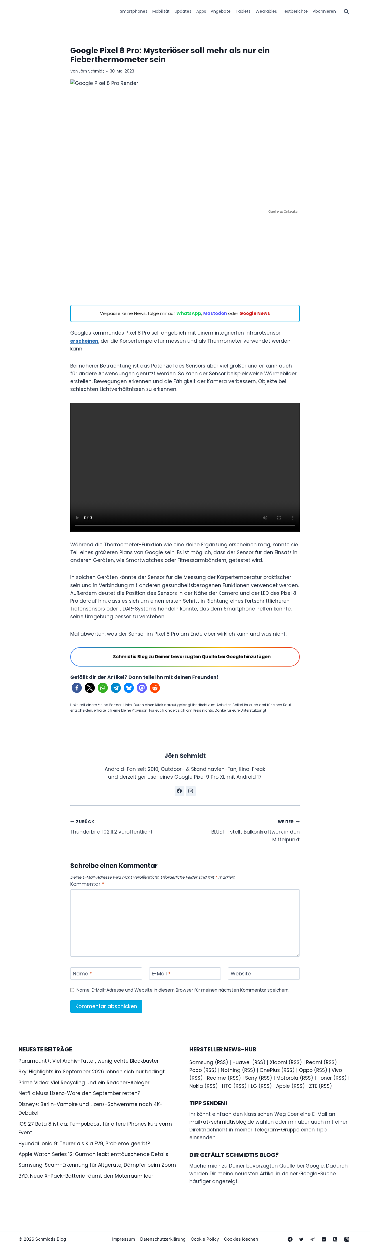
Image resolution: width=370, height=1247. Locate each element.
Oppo (305, 1070)
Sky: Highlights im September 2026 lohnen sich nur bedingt (91, 1071)
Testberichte (295, 11)
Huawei (241, 1062)
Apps (201, 11)
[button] (77, 688)
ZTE (313, 1086)
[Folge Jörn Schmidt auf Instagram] (191, 791)
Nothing (230, 1070)
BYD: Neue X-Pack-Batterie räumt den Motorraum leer (85, 1175)
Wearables (266, 11)
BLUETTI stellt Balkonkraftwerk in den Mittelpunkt (255, 831)
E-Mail (161, 973)
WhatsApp (188, 313)
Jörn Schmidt (91, 71)
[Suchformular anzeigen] (346, 11)
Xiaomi (278, 1062)
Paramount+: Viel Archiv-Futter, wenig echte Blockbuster (88, 1060)
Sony (251, 1078)
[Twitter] (301, 1239)
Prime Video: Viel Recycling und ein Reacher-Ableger (83, 1082)
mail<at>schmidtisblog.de (221, 1121)
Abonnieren (324, 11)
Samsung (201, 1062)
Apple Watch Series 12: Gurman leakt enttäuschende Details (93, 1154)
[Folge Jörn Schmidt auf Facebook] (179, 791)
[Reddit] (324, 1239)
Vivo (337, 1070)
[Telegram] (313, 1239)
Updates (183, 11)
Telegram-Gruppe (276, 1129)
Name (82, 973)
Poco (195, 1070)
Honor (324, 1078)
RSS (221, 1062)
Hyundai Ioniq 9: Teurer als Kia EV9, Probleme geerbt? (84, 1143)
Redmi (314, 1062)
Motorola (287, 1078)
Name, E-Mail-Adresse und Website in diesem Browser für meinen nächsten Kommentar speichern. (183, 990)
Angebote (221, 11)
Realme (216, 1078)
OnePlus (270, 1070)
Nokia (196, 1086)
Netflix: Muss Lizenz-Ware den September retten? (79, 1093)
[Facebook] (290, 1239)
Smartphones (133, 11)
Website (241, 973)
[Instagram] (347, 1239)
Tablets (243, 11)
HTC (227, 1086)
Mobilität (161, 11)
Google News (254, 313)
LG (254, 1086)
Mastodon (215, 313)
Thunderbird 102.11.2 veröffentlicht (111, 827)
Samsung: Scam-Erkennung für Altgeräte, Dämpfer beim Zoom (97, 1164)
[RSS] (335, 1239)
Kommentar (87, 884)
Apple (283, 1086)
